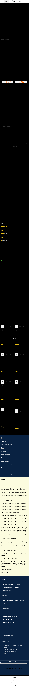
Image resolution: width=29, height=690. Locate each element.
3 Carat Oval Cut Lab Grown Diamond (17, 516)
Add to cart (11, 111)
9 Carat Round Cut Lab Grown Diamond (19, 511)
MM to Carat (3, 572)
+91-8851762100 (12, 651)
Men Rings (6, 489)
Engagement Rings (12, 488)
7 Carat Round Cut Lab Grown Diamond (10, 509)
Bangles (18, 497)
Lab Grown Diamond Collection (7, 541)
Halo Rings (12, 489)
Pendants (10, 491)
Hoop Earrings (20, 492)
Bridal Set (8, 497)
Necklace (13, 495)
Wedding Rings (20, 488)
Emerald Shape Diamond (6, 544)
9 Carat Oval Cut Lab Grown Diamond (17, 522)
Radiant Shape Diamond (21, 542)
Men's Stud (4, 492)
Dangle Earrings (24, 491)
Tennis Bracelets (23, 494)
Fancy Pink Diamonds (5, 553)
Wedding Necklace (20, 495)
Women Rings (4, 488)
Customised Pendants (10, 494)
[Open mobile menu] (1, 1)
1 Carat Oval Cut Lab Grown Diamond (9, 515)
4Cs (8, 572)
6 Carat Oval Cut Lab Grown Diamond (17, 519)
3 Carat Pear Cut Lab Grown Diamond (17, 528)
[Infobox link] (14, 441)
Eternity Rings (18, 489)
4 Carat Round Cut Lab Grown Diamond (10, 506)
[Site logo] (14, 1)
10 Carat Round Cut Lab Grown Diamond (10, 512)
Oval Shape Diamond (13, 561)
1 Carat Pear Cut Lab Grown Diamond (9, 527)
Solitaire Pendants (16, 491)
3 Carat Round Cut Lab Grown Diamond (19, 505)
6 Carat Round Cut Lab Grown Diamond (19, 508)
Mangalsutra (13, 497)
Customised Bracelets (5, 495)
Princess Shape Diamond (18, 544)
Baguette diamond (10, 547)
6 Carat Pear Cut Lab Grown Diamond (17, 531)
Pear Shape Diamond (10, 542)
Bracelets (18, 494)
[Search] (20, 1)
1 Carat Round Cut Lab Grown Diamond (9, 503)
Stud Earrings (4, 491)
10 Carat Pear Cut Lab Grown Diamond (17, 534)
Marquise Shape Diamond (14, 545)
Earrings (23, 489)
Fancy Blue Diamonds (16, 553)
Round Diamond (18, 541)
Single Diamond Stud (11, 492)
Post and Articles (13, 572)
